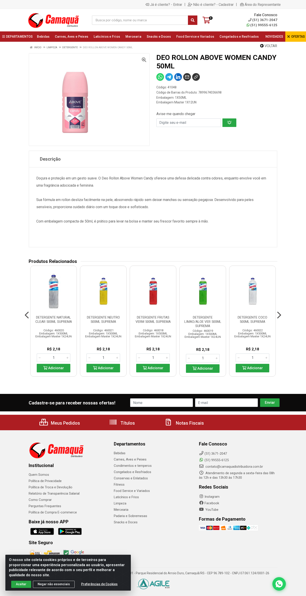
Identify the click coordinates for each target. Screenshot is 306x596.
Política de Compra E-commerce (53, 512)
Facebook (212, 503)
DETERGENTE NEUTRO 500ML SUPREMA (103, 319)
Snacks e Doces (126, 522)
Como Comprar (40, 500)
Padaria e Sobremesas (130, 516)
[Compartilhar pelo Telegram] (169, 77)
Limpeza (120, 503)
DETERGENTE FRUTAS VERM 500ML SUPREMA (153, 319)
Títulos (127, 423)
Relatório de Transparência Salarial (54, 493)
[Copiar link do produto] (196, 77)
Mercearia (121, 510)
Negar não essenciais (54, 584)
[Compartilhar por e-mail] (187, 77)
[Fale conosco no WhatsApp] (279, 584)
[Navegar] (26, 315)
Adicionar (55, 368)
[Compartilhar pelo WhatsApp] (160, 77)
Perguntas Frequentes (45, 506)
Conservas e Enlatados (131, 478)
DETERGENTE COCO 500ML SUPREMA (252, 319)
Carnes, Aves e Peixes (130, 459)
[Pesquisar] (192, 20)
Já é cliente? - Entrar (166, 4)
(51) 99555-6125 (263, 25)
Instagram (212, 497)
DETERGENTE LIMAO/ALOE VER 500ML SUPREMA (202, 321)
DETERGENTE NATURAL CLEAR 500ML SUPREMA (53, 319)
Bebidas (119, 453)
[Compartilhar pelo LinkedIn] (178, 77)
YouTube (211, 510)
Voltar (270, 46)
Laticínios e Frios (126, 497)
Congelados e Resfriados (132, 472)
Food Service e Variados (132, 491)
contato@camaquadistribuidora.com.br (234, 467)
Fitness (119, 484)
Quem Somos (39, 475)
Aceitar (21, 584)
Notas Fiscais (189, 423)
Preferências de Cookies (99, 584)
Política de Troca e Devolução (50, 487)
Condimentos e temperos (133, 466)
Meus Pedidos (65, 423)
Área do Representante (263, 4)
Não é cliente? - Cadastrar (213, 4)
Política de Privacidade (45, 481)
